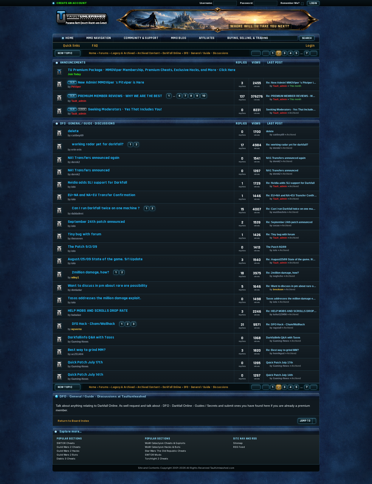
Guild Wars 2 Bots (67, 454)
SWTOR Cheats (66, 443)
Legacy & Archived (123, 53)
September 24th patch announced (96, 222)
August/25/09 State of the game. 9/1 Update (105, 259)
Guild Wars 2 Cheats (69, 446)
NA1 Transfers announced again (93, 158)
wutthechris (280, 212)
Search (307, 38)
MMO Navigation (98, 38)
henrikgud (279, 353)
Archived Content (149, 53)
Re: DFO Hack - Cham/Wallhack (285, 324)
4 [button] (290, 53)
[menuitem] (92, 46)
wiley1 (75, 277)
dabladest (77, 213)
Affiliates (207, 38)
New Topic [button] (65, 53)
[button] (255, 53)
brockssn (278, 289)
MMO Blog (178, 38)
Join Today (74, 74)
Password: (247, 3)
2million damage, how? (90, 272)
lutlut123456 (280, 314)
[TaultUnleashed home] (85, 18)
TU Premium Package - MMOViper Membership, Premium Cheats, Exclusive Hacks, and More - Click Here (151, 69)
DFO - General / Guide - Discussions (206, 53)
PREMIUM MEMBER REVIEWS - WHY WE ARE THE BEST (120, 96)
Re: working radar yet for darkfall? (287, 144)
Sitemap (238, 443)
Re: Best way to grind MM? (282, 350)
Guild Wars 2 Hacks (68, 450)
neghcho (278, 276)
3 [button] (284, 53)
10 (203, 96)
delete (73, 131)
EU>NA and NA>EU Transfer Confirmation (101, 195)
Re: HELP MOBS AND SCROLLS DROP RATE (291, 311)
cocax (276, 225)
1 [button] (272, 53)
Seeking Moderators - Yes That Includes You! (125, 109)
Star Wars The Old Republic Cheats (165, 450)
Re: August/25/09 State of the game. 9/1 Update (291, 259)
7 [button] (306, 53)
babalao (76, 314)
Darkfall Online (172, 53)
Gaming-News (79, 341)
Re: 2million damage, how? (282, 272)
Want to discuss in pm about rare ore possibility (107, 286)
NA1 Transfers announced (89, 170)
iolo (73, 186)
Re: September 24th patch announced (289, 222)
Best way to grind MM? (87, 350)
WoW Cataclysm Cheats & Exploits (165, 443)
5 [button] (296, 53)
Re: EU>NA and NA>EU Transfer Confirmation (291, 195)
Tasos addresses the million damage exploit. (104, 298)
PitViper (76, 86)
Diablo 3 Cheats (66, 458)
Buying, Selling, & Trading (247, 38)
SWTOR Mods (153, 454)
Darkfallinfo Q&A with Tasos (91, 337)
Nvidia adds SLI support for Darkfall (97, 182)
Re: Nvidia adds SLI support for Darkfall (290, 183)
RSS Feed (239, 446)
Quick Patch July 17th (85, 362)
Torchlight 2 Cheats (156, 458)
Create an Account (71, 3)
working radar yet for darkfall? (98, 144)
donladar (76, 290)
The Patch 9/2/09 (82, 247)
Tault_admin (280, 86)
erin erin (76, 149)
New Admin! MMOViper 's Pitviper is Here (111, 82)
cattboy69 (77, 135)
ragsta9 (277, 327)
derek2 (277, 148)
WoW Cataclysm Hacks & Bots (162, 446)
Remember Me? (290, 3)
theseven (77, 238)
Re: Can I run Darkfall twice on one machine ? (291, 208)
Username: (206, 3)
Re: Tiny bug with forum (280, 234)
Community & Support (141, 38)
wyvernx (76, 329)
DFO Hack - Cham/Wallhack (93, 324)
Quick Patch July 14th (85, 374)
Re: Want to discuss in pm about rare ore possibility (291, 286)
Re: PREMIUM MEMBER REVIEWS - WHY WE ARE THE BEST (291, 96)
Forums (103, 53)
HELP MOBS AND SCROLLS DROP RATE (98, 311)
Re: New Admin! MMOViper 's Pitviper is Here (291, 82)
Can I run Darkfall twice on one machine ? (106, 208)
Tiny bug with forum (84, 234)
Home (69, 38)
